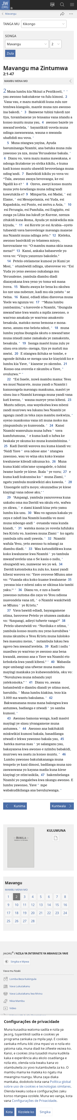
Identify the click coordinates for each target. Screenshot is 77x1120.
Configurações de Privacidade (34, 1100)
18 (56, 327)
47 (43, 774)
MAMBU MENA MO (16, 889)
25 (6, 446)
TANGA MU (11, 24)
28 (70, 482)
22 (9, 379)
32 (50, 538)
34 (61, 564)
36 (20, 589)
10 (70, 204)
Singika (45, 1112)
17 (38, 302)
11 (21, 225)
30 (30, 512)
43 (9, 718)
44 (25, 728)
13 (18, 250)
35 (70, 579)
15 (16, 286)
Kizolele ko (26, 1112)
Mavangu (10, 13)
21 (66, 363)
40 (53, 661)
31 (20, 528)
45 (62, 738)
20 (17, 353)
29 (9, 497)
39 (47, 646)
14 (9, 261)
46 (64, 754)
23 (70, 399)
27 (65, 471)
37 (9, 610)
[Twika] (62, 14)
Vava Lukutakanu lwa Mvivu (22, 994)
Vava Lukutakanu (16, 986)
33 (31, 548)
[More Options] (71, 14)
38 (64, 620)
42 (51, 697)
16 (16, 297)
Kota (9, 1112)
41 (31, 682)
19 (24, 343)
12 (54, 235)
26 (54, 461)
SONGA (10, 36)
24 (52, 425)
